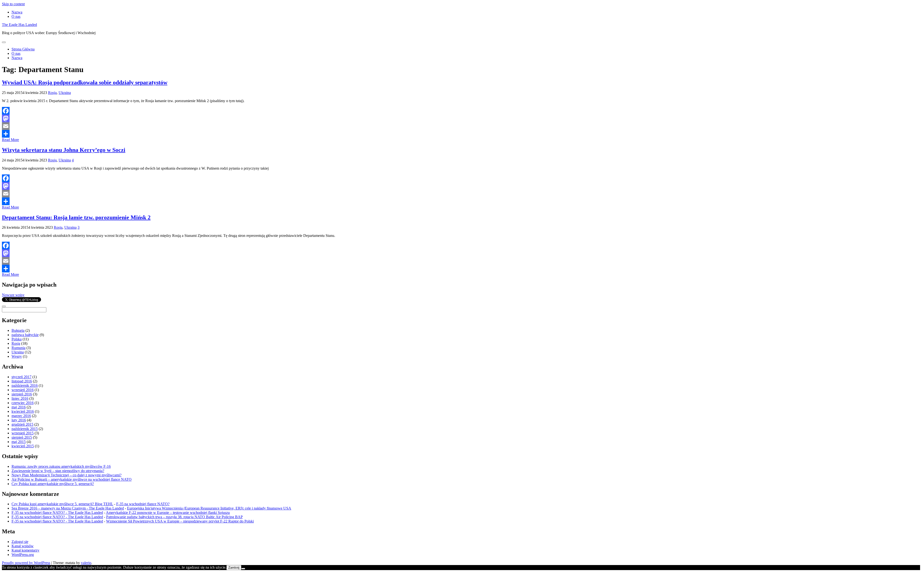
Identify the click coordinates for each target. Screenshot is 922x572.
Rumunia (18, 348)
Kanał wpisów (23, 546)
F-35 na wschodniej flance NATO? (143, 504)
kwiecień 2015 (23, 446)
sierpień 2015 (22, 437)
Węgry (17, 356)
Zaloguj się (20, 542)
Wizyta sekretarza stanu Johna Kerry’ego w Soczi (63, 150)
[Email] (461, 126)
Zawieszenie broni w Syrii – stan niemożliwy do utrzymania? (58, 471)
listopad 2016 (22, 381)
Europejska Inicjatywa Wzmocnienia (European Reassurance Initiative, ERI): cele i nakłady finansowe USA (209, 508)
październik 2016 (25, 385)
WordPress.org (23, 555)
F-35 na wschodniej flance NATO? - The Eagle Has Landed (57, 512)
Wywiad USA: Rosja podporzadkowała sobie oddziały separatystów (84, 82)
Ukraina (65, 93)
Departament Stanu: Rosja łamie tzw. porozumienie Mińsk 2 (76, 217)
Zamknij (233, 567)
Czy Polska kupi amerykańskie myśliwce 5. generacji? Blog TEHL (62, 504)
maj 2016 (19, 407)
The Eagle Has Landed (19, 25)
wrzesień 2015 (23, 433)
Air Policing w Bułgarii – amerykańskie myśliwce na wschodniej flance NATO (72, 479)
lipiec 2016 (20, 398)
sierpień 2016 (22, 394)
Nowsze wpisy (13, 295)
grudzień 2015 (22, 424)
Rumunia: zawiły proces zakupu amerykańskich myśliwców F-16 (61, 466)
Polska (17, 339)
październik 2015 (25, 429)
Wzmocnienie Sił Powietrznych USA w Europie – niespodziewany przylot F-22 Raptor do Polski (180, 521)
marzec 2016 (21, 416)
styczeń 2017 (21, 377)
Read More (10, 140)
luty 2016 (19, 420)
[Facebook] (461, 111)
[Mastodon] (461, 118)
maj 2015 (19, 442)
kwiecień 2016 (23, 411)
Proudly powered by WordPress (26, 563)
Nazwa (17, 12)
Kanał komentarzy (25, 550)
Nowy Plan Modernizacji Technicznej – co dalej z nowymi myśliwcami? (66, 475)
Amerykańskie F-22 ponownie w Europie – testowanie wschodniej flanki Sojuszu (168, 512)
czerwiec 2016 (23, 403)
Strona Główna (23, 49)
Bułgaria (18, 330)
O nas (16, 16)
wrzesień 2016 (23, 390)
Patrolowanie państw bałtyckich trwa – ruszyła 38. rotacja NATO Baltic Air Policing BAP (174, 517)
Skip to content (13, 4)
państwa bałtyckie (25, 335)
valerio (86, 563)
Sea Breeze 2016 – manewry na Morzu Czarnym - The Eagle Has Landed (68, 508)
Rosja (52, 93)
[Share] (461, 134)
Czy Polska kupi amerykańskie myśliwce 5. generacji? (53, 484)
